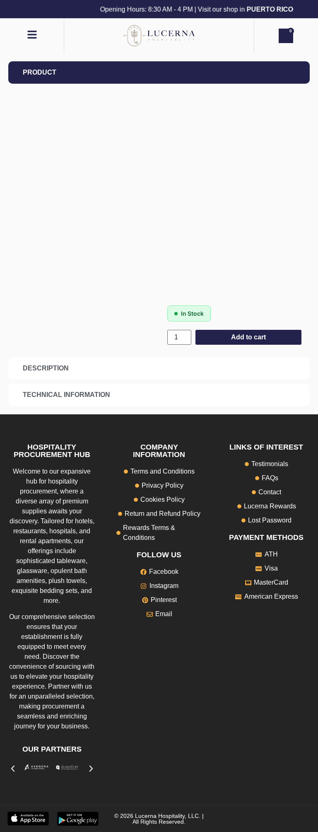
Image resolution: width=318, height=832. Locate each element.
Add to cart (248, 337)
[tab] (159, 72)
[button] (13, 768)
